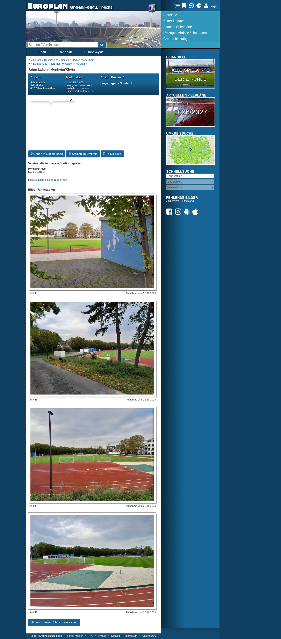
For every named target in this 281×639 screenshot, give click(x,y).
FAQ (90, 635)
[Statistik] (200, 5)
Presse (102, 635)
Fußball (40, 52)
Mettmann (81, 63)
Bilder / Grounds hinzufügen (46, 635)
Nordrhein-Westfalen (61, 63)
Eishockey (92, 52)
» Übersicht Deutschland (180, 201)
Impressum (131, 635)
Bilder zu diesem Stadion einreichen (54, 622)
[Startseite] (47, 9)
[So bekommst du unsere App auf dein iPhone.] (196, 212)
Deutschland (51, 60)
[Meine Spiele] (192, 5)
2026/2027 (190, 112)
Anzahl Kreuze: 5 (112, 77)
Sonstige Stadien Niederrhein (77, 60)
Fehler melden (75, 635)
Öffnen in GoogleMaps (48, 153)
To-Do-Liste (113, 153)
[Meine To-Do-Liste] (185, 5)
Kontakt (115, 635)
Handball (65, 52)
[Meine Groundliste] (178, 5)
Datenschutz (149, 635)
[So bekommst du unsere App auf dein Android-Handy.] (188, 212)
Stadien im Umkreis (84, 153)
